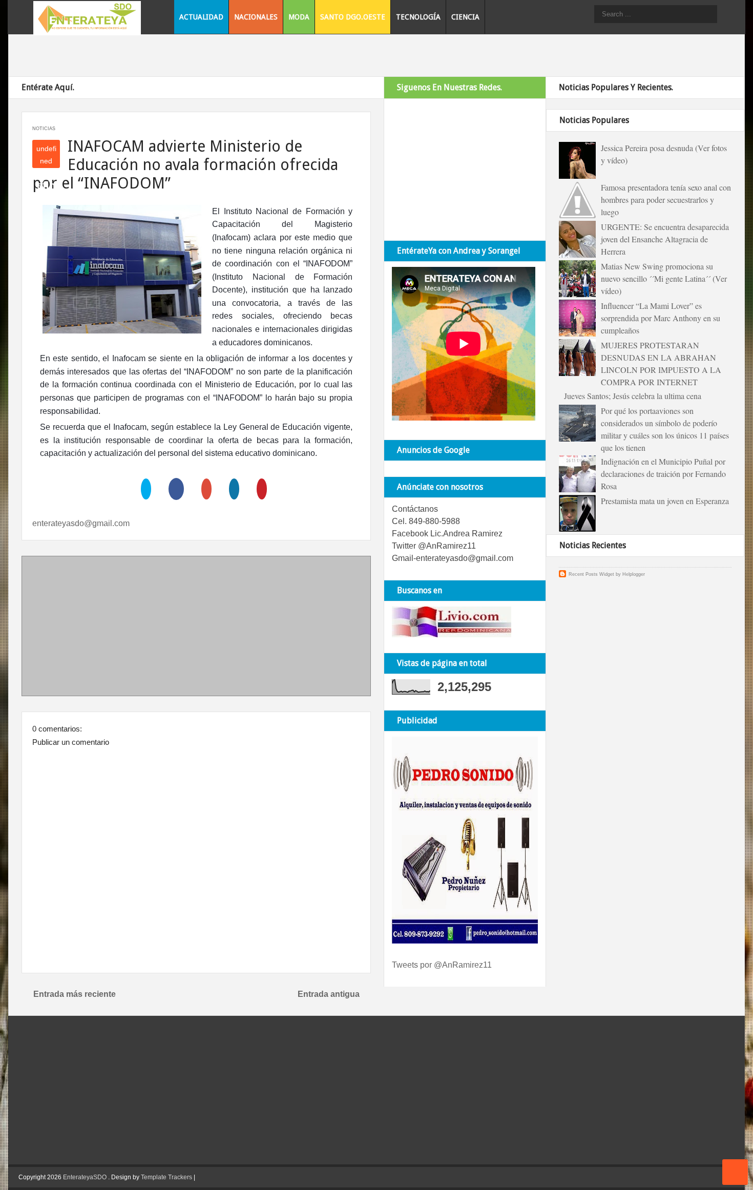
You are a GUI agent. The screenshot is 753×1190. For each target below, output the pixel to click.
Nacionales (256, 17)
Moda (298, 17)
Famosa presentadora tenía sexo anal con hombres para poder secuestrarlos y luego (666, 199)
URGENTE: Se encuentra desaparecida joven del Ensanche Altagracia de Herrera (665, 239)
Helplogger (633, 574)
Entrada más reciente (74, 994)
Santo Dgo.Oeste (352, 17)
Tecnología (418, 17)
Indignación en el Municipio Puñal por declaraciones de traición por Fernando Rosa (663, 473)
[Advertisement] (196, 628)
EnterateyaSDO (85, 1177)
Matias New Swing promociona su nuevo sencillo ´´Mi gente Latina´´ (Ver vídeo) (664, 278)
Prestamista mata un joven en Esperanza (665, 500)
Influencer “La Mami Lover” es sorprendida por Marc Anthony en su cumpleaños (660, 318)
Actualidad (201, 17)
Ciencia (465, 17)
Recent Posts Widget (591, 574)
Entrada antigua (329, 994)
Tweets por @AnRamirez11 (442, 965)
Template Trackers (166, 1177)
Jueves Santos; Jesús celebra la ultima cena (632, 395)
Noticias (43, 128)
